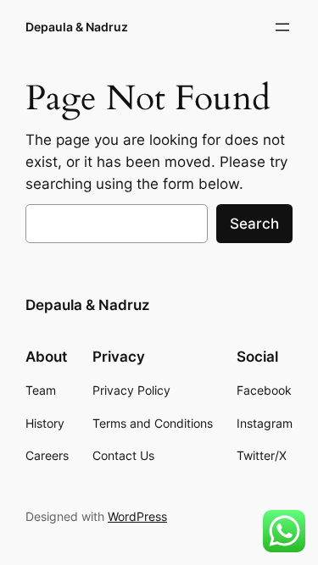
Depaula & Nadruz (76, 26)
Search (254, 223)
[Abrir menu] (282, 27)
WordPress (137, 516)
